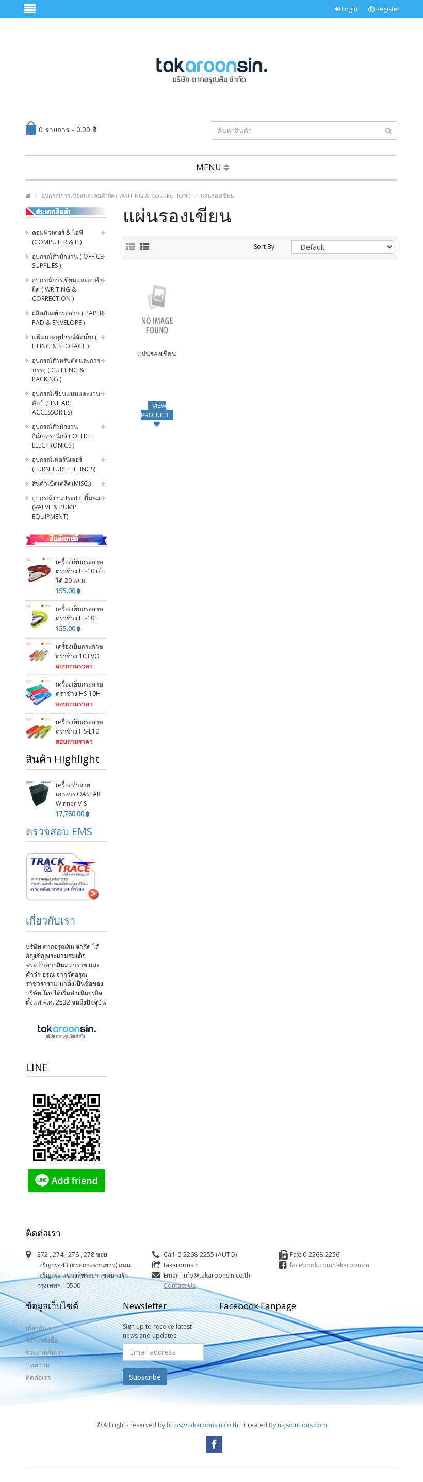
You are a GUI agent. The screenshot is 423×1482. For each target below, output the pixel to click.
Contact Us (180, 1285)
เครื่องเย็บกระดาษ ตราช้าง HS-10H (79, 689)
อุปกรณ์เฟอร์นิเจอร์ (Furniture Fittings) (63, 464)
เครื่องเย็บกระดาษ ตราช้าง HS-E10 (79, 727)
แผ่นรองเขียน (217, 195)
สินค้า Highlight (63, 759)
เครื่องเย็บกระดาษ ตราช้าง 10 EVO (79, 651)
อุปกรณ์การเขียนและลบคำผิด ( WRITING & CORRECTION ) (115, 195)
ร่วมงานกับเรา (45, 1352)
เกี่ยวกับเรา (50, 921)
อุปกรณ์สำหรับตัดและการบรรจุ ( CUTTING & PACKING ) (66, 370)
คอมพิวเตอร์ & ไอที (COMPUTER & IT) (57, 237)
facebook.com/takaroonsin (329, 1265)
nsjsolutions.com (302, 1425)
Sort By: (265, 246)
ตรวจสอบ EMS (59, 831)
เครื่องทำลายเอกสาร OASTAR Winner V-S (78, 794)
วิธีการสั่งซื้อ (42, 1340)
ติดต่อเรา (38, 1377)
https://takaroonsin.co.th (202, 1425)
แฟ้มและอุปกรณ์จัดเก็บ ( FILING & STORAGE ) (64, 341)
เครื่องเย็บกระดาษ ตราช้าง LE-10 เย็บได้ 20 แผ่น (81, 571)
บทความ (38, 1365)
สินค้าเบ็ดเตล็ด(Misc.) (61, 483)
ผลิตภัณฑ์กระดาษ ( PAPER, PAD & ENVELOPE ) (68, 318)
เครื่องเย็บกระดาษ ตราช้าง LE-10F (79, 613)
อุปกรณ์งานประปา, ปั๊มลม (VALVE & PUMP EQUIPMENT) (66, 507)
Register (387, 9)
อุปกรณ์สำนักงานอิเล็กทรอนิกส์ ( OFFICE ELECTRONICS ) (62, 436)
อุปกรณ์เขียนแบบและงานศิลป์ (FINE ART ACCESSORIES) (66, 403)
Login (348, 9)
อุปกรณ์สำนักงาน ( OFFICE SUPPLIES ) (67, 261)
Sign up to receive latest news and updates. (157, 1331)
